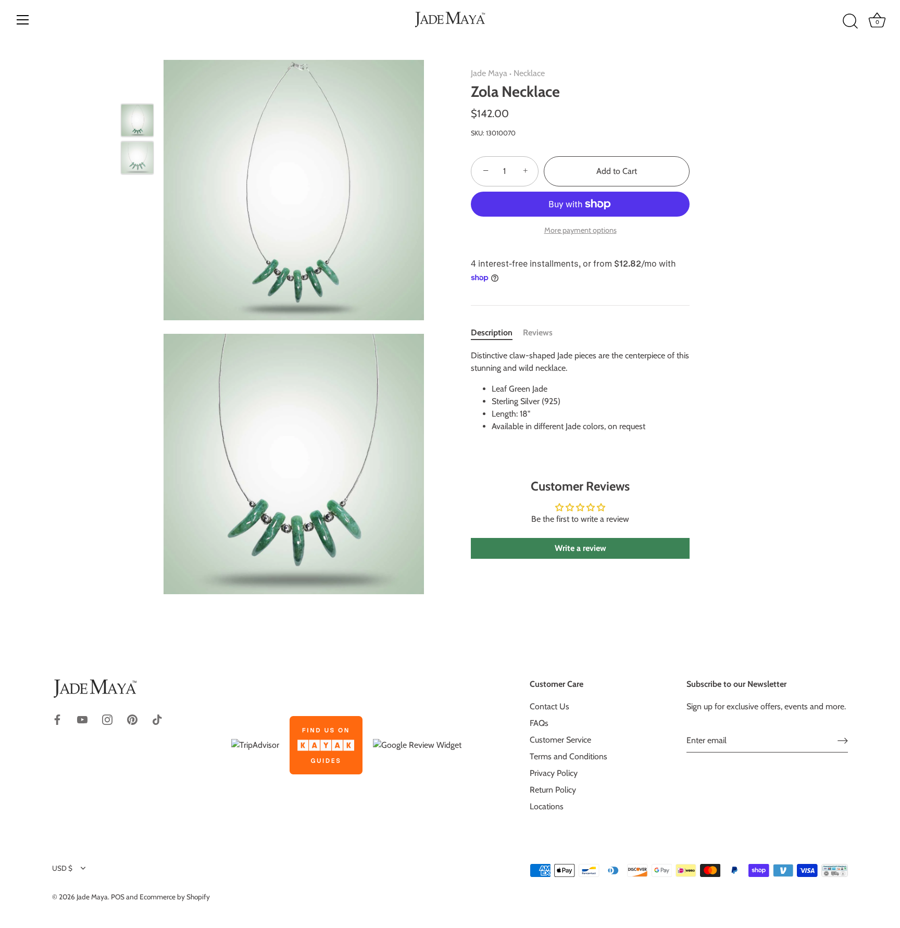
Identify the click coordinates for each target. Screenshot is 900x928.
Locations (547, 806)
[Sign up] (843, 740)
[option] (137, 122)
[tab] (497, 333)
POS (117, 897)
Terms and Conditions (568, 756)
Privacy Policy (554, 773)
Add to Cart (616, 171)
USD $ (62, 868)
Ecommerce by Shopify (175, 897)
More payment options (580, 230)
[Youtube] (82, 719)
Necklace (529, 73)
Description (491, 332)
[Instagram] (107, 719)
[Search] (850, 21)
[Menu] (22, 19)
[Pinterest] (132, 719)
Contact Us (549, 706)
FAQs (539, 723)
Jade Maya (489, 73)
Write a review (580, 548)
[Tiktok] (157, 719)
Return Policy (553, 790)
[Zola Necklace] (137, 120)
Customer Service (560, 740)
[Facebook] (57, 719)
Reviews (538, 332)
